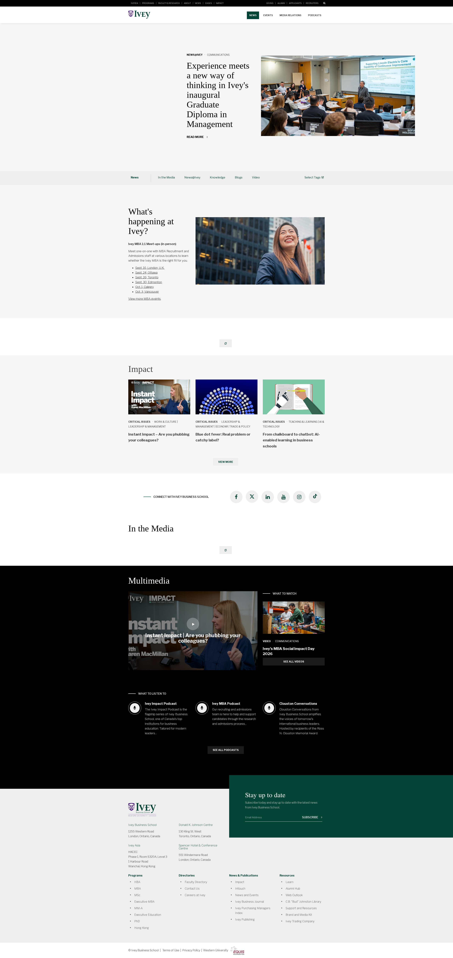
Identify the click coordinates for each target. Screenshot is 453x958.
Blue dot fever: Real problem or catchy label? (223, 437)
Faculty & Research (169, 3)
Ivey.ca (134, 3)
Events (268, 15)
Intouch (240, 888)
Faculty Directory (196, 882)
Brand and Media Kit (299, 914)
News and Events (247, 895)
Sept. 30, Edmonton (148, 282)
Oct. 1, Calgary (144, 287)
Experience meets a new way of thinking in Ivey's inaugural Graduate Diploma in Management (218, 95)
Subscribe (310, 817)
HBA (137, 882)
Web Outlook (294, 895)
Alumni (281, 3)
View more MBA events (144, 298)
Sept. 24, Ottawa (146, 272)
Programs (148, 3)
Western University (215, 950)
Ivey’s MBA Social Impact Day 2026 (289, 651)
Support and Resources (301, 908)
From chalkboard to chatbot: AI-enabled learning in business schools (291, 440)
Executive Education (147, 914)
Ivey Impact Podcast (161, 703)
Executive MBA (144, 901)
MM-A (138, 908)
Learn (289, 882)
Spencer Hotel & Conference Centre (198, 847)
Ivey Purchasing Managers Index (252, 911)
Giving (269, 3)
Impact (220, 3)
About (187, 3)
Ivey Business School (142, 825)
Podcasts (314, 15)
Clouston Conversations (298, 703)
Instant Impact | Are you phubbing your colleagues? (193, 638)
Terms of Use (170, 950)
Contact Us (192, 888)
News (198, 3)
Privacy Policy (191, 950)
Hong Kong (141, 928)
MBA (137, 888)
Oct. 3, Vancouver (147, 291)
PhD (137, 921)
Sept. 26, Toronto (146, 277)
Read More (195, 137)
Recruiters (312, 3)
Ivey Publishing (245, 919)
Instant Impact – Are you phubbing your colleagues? (159, 437)
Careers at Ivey (195, 895)
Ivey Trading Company (300, 921)
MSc (137, 895)
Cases (208, 3)
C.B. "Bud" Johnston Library (303, 901)
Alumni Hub (293, 888)
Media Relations (290, 15)
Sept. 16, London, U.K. (149, 268)
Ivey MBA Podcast (226, 703)
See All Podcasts (226, 749)
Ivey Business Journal (249, 901)
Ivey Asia (134, 845)
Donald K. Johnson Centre (196, 825)
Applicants (295, 3)
